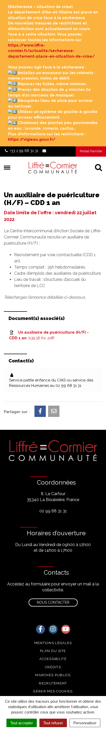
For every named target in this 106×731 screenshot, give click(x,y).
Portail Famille (91, 151)
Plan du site (53, 651)
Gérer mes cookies (53, 691)
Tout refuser (53, 723)
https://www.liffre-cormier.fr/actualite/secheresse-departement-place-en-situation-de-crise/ (51, 51)
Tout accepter (21, 723)
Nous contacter (53, 602)
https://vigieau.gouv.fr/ (31, 139)
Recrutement (53, 683)
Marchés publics (53, 675)
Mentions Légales (53, 643)
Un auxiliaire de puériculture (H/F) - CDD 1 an (49, 335)
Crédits (53, 667)
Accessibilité (53, 659)
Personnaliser (84, 723)
